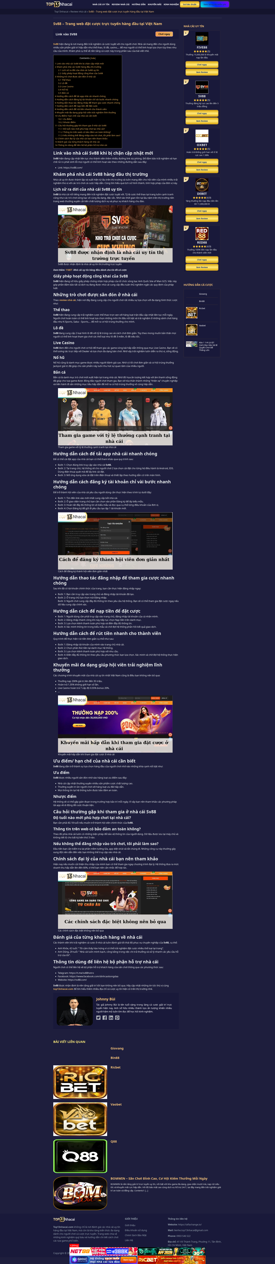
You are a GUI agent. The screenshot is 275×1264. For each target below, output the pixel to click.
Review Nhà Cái (120, 4)
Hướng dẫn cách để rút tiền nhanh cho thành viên (81, 109)
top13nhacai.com (63, 989)
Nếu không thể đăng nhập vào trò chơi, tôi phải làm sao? (89, 135)
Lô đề (62, 83)
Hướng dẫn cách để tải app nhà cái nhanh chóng (80, 96)
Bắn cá (63, 92)
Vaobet (202, 325)
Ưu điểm (65, 119)
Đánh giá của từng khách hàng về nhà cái (77, 141)
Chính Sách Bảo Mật (136, 1235)
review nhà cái (67, 300)
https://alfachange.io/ (190, 1224)
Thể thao (64, 79)
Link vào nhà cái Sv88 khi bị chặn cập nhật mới (79, 63)
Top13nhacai (61, 11)
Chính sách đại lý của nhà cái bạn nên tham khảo (81, 138)
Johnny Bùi (105, 999)
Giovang (203, 294)
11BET (69, 269)
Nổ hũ (63, 89)
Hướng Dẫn (139, 4)
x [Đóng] (74, 1245)
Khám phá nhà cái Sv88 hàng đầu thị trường (78, 66)
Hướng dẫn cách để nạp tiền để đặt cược (76, 105)
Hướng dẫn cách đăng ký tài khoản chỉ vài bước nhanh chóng (86, 99)
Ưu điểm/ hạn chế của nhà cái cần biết (76, 115)
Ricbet (202, 308)
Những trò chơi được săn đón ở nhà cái (75, 76)
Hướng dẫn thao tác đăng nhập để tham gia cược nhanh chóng (87, 102)
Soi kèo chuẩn (190, 4)
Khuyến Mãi (154, 4)
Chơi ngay (164, 34)
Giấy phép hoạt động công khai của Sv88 (80, 73)
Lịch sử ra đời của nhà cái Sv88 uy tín (78, 70)
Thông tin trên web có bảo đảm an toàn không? (84, 132)
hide (93, 58)
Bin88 (202, 301)
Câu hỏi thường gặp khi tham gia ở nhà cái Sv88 (80, 125)
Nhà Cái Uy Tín (101, 4)
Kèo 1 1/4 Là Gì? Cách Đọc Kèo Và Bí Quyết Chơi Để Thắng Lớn (208, 346)
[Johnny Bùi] (75, 1010)
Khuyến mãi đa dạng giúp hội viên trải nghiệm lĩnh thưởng (85, 112)
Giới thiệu (130, 1225)
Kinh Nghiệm (171, 4)
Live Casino (65, 86)
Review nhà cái (78, 11)
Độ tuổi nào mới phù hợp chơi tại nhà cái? (81, 128)
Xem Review (202, 72)
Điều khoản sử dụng (136, 1230)
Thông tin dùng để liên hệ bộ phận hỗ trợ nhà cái (81, 145)
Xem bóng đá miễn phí (215, 4)
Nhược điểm (67, 122)
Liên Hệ (129, 1240)
